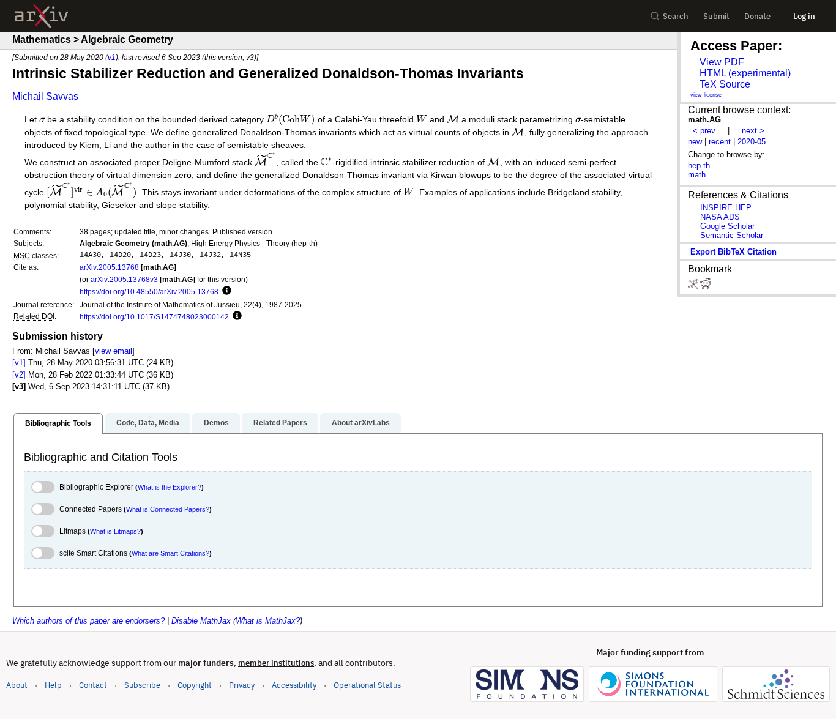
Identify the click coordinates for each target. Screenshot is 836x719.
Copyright (194, 685)
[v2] (19, 374)
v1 (112, 57)
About (17, 685)
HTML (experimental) (745, 73)
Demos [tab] (216, 423)
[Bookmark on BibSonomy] (694, 286)
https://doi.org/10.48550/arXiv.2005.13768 (149, 292)
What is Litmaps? (115, 531)
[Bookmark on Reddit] (705, 286)
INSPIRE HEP (726, 207)
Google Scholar (727, 226)
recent (720, 141)
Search (676, 16)
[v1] (19, 362)
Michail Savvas (45, 96)
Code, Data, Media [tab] (147, 423)
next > (753, 130)
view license (706, 95)
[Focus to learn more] (224, 291)
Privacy (242, 685)
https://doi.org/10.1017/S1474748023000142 (154, 317)
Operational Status (367, 684)
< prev (704, 130)
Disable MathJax (201, 620)
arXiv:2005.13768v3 (124, 279)
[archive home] (41, 16)
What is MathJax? (268, 620)
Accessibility (294, 685)
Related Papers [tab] (280, 423)
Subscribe (142, 685)
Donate (757, 16)
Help (53, 685)
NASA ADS (720, 217)
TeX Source (725, 84)
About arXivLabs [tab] (361, 423)
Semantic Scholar (731, 235)
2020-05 (751, 141)
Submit (716, 16)
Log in (804, 16)
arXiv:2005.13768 (109, 267)
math (697, 174)
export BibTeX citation (733, 251)
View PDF (722, 62)
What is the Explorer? (169, 487)
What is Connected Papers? (167, 509)
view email (113, 351)
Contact (93, 685)
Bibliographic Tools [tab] (58, 423)
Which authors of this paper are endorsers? (88, 620)
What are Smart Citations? (170, 553)
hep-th (699, 165)
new (695, 141)
